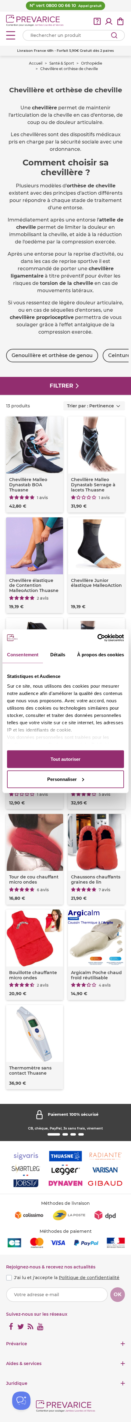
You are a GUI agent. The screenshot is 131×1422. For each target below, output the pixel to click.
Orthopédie (91, 63)
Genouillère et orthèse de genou (52, 355)
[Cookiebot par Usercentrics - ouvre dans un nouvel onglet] (97, 638)
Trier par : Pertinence (90, 406)
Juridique (16, 1383)
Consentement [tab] (22, 654)
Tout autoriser (65, 759)
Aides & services (23, 1363)
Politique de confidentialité (89, 1277)
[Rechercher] (114, 35)
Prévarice (16, 1343)
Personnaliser (62, 779)
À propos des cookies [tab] (100, 654)
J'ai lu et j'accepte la (66, 1277)
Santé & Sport (61, 63)
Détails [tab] (57, 654)
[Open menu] (10, 35)
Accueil (35, 63)
